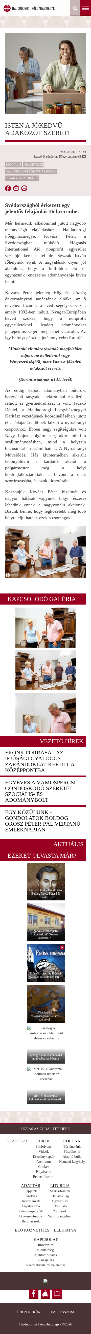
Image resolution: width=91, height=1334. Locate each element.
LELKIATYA (65, 1230)
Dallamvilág (60, 1196)
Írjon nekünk (30, 1312)
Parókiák (31, 1196)
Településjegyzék (31, 1211)
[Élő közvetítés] (45, 1294)
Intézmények (31, 1201)
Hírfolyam (43, 1146)
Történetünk (72, 1146)
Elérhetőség (45, 1250)
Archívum (43, 1162)
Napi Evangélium (60, 1216)
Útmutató (60, 1206)
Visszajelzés (45, 1260)
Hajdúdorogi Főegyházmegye (31, 171)
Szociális (13, 164)
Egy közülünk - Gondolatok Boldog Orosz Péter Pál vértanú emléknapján (42, 821)
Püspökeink (72, 1151)
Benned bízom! (44, 1177)
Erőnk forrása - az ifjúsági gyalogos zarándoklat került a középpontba (39, 761)
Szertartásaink (60, 1191)
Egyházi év (60, 1201)
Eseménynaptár (44, 1157)
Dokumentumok (30, 1216)
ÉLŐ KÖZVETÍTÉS (32, 1230)
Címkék (43, 1167)
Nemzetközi (33, 164)
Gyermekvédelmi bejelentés (45, 1265)
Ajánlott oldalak (45, 1255)
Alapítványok (30, 1206)
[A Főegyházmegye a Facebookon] (33, 1294)
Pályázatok (43, 1172)
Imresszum (45, 1245)
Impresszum (62, 1312)
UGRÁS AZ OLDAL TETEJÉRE (45, 1129)
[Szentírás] (57, 1294)
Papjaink (31, 1191)
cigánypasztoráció (22, 178)
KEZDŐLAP (17, 1141)
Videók (44, 1151)
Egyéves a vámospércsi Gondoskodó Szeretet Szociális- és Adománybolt (40, 791)
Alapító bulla (72, 1157)
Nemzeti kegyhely (72, 1162)
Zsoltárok (60, 1211)
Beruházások (31, 1221)
